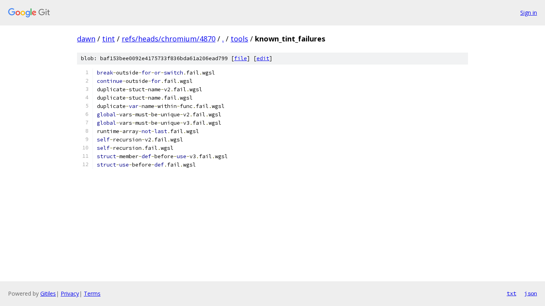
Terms (92, 293)
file (240, 58)
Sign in (528, 12)
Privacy (70, 293)
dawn (86, 38)
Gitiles (48, 293)
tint (108, 38)
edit (263, 58)
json (530, 293)
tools (239, 38)
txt (511, 293)
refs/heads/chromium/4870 (168, 38)
